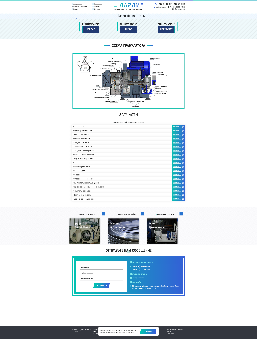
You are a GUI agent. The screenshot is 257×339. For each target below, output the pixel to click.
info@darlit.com (161, 7)
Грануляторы (98, 329)
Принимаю (148, 331)
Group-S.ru (170, 333)
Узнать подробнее (128, 332)
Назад (75, 18)
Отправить (103, 285)
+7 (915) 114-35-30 (178, 4)
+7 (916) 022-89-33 (164, 4)
